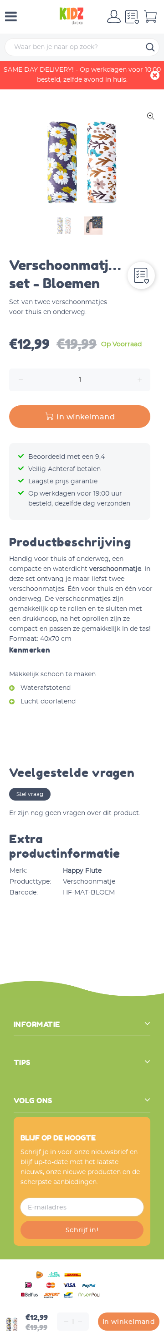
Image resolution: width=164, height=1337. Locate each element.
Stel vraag (29, 794)
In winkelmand (128, 1322)
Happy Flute (82, 871)
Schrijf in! (82, 1230)
